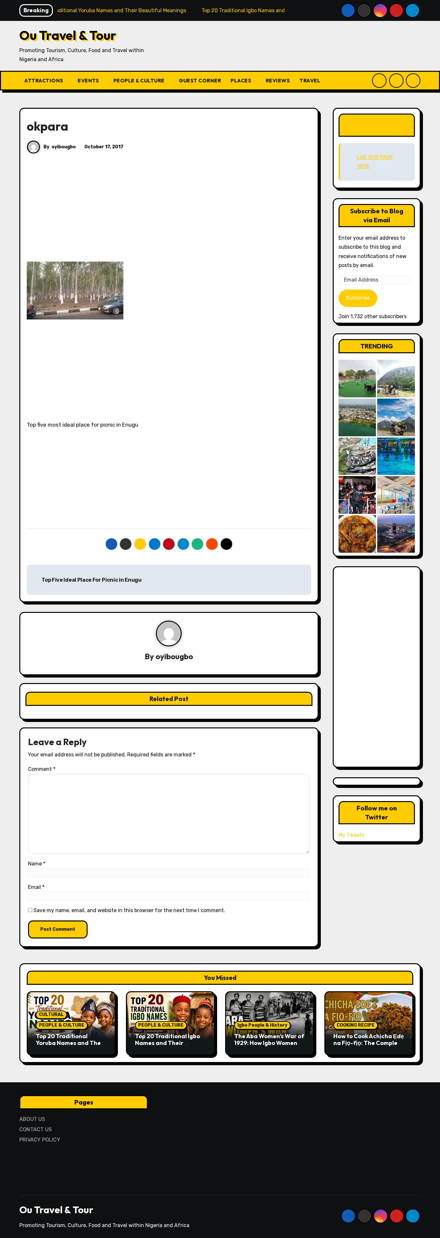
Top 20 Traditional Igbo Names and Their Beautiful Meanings (167, 1043)
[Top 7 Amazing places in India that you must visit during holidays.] (396, 417)
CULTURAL (51, 1014)
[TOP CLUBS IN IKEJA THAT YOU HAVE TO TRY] (357, 456)
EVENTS (89, 80)
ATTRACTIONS (44, 80)
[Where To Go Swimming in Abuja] (396, 456)
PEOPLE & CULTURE (139, 80)
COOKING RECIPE (356, 1025)
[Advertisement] (170, 214)
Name (36, 864)
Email (36, 887)
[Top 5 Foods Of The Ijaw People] (357, 534)
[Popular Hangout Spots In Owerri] (357, 495)
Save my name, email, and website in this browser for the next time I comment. (129, 910)
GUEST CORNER (200, 80)
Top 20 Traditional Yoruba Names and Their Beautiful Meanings (70, 1043)
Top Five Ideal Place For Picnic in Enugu (91, 580)
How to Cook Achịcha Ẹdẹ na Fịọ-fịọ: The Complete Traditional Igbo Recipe (368, 1043)
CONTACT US (35, 1129)
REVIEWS (278, 80)
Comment (41, 769)
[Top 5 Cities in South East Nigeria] (357, 417)
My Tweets (351, 835)
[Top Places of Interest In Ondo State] (396, 378)
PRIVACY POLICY (39, 1140)
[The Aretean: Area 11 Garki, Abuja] (396, 495)
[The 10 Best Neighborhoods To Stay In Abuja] (396, 534)
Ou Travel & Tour (67, 35)
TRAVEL (310, 80)
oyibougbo (64, 147)
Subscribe (358, 298)
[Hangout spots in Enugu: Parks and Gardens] (357, 378)
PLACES (242, 80)
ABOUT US (32, 1119)
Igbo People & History (262, 1025)
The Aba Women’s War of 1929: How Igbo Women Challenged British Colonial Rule (269, 1046)
